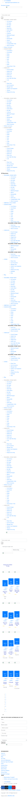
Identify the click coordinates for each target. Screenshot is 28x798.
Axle (8, 61)
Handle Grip (9, 71)
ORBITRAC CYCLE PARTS (10, 202)
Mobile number (4, 724)
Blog (5, 274)
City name (3, 730)
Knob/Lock (9, 74)
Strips (8, 57)
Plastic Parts (9, 83)
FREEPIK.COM (11, 795)
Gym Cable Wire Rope (11, 78)
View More (5, 584)
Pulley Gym (9, 76)
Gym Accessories (10, 85)
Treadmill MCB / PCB (11, 43)
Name (2, 719)
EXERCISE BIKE (7, 204)
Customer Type (4, 735)
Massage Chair (10, 86)
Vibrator (8, 90)
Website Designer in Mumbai (14, 790)
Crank (8, 62)
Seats (8, 59)
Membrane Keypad (11, 35)
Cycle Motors (9, 50)
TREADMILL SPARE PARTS (10, 175)
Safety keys (9, 42)
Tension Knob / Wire (11, 66)
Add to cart (5, 644)
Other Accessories (10, 45)
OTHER (5, 259)
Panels (8, 54)
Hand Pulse (9, 28)
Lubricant (9, 33)
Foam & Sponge (10, 69)
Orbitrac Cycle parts (8, 47)
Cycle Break (9, 52)
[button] (5, 5)
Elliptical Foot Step (11, 92)
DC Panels (9, 24)
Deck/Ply (9, 26)
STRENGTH (6, 230)
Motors (8, 36)
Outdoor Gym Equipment (12, 88)
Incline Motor (9, 30)
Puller (8, 64)
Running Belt (9, 38)
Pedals (8, 55)
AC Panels (9, 23)
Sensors (8, 40)
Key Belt (8, 31)
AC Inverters (9, 21)
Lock (8, 80)
